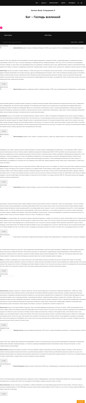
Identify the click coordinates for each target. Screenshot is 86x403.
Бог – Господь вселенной (43, 17)
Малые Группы (8, 35)
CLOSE (4, 84)
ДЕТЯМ (63, 3)
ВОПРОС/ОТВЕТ (53, 3)
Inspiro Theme (74, 42)
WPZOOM (81, 42)
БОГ (37, 3)
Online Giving (48, 35)
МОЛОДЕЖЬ (72, 3)
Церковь (43, 3)
